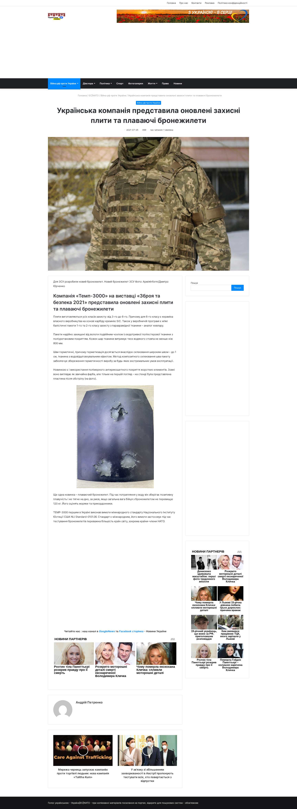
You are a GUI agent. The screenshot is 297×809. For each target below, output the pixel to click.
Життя (151, 83)
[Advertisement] (148, 52)
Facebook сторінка (131, 631)
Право (165, 83)
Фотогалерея (135, 83)
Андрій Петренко (89, 702)
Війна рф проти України (63, 83)
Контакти (196, 3)
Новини (178, 83)
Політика (105, 83)
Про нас (183, 3)
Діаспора (88, 83)
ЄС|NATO (94, 95)
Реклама (209, 3)
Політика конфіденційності (232, 3)
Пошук (194, 283)
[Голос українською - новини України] (56, 16)
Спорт (119, 83)
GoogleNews (107, 631)
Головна (171, 3)
